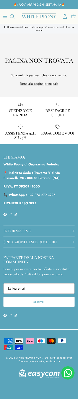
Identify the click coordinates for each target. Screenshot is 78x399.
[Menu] (5, 16)
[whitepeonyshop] (39, 16)
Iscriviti (38, 302)
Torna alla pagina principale (39, 83)
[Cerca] (14, 16)
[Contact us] (68, 373)
